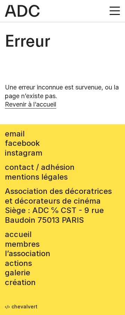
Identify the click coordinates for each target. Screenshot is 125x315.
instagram (23, 152)
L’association (27, 253)
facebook (22, 143)
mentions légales (36, 176)
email (15, 133)
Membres (22, 244)
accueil (18, 234)
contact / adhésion (40, 167)
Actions (18, 263)
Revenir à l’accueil (30, 104)
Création (20, 282)
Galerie (17, 272)
